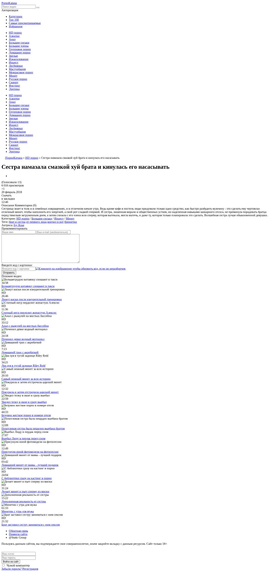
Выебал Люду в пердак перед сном (23, 438)
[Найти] (37, 7)
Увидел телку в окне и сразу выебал (24, 402)
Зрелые (13, 55)
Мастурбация (17, 69)
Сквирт (13, 82)
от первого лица (36, 221)
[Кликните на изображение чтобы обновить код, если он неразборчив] (81, 268)
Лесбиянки (16, 65)
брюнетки (70, 221)
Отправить (9, 272)
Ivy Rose (19, 225)
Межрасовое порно (21, 72)
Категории (15, 16)
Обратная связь (18, 530)
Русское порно (18, 79)
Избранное (15, 26)
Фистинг (14, 85)
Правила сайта (18, 534)
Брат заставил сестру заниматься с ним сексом (30, 524)
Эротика (14, 89)
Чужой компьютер (18, 565)
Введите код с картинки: (16, 265)
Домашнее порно (19, 52)
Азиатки (14, 36)
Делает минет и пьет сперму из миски (25, 491)
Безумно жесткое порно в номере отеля (26, 415)
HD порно (15, 32)
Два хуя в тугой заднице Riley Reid (23, 365)
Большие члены (19, 45)
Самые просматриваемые (25, 23)
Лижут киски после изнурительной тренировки (31, 299)
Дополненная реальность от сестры (23, 501)
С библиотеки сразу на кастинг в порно (26, 478)
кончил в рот (55, 221)
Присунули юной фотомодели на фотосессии (29, 451)
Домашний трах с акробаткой (20, 352)
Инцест (13, 62)
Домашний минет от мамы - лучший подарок (29, 465)
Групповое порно (20, 49)
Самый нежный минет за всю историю (26, 378)
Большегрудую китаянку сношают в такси (28, 286)
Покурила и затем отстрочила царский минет (30, 392)
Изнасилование (18, 59)
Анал (12, 39)
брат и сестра (17, 221)
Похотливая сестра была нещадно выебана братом (33, 428)
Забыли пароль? (11, 568)
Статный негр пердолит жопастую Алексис (29, 312)
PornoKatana (9, 3)
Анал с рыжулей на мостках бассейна (25, 325)
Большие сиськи (19, 42)
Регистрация (30, 568)
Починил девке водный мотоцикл (22, 339)
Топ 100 (14, 19)
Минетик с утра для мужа (17, 511)
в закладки (8, 198)
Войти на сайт (11, 561)
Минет (13, 75)
